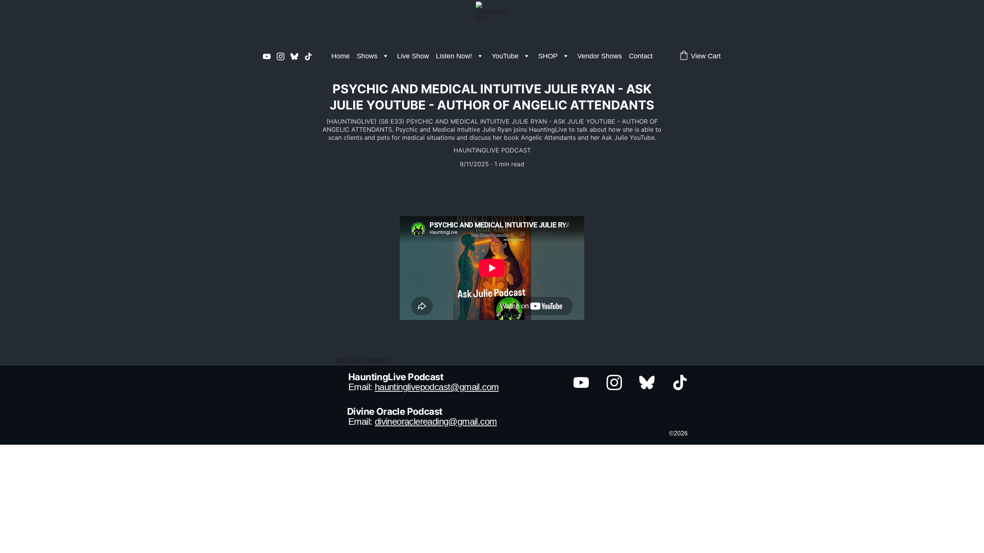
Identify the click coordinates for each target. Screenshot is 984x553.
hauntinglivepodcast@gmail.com (437, 387)
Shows (367, 56)
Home (340, 56)
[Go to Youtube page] (270, 56)
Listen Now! (454, 56)
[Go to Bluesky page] (297, 56)
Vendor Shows (599, 56)
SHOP (548, 56)
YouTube (505, 56)
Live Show (413, 56)
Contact (641, 56)
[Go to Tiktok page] (308, 56)
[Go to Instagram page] (284, 56)
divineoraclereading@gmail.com (436, 421)
